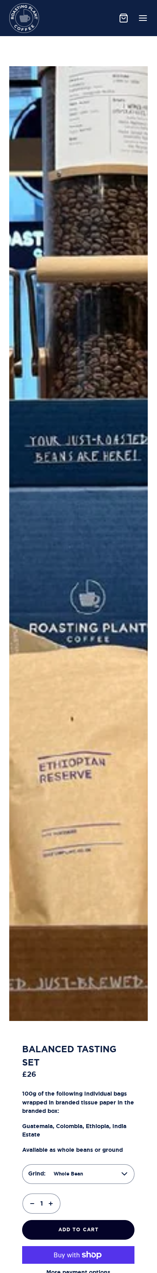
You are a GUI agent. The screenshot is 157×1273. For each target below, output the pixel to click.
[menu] (143, 18)
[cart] (123, 18)
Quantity (34, 1191)
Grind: (36, 1173)
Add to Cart (78, 1229)
